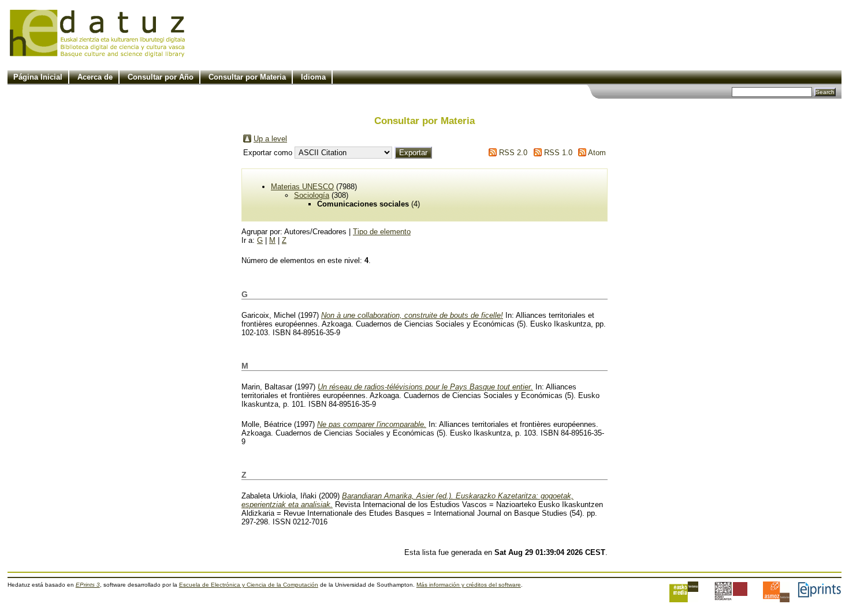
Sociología (311, 195)
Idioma (313, 77)
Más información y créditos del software (468, 585)
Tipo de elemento (382, 231)
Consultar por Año (160, 77)
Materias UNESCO (302, 186)
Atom (597, 152)
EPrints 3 (88, 585)
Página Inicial (37, 77)
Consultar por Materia (247, 77)
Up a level (270, 138)
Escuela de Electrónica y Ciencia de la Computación (248, 585)
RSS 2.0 (513, 152)
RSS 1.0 (558, 152)
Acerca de (95, 77)
